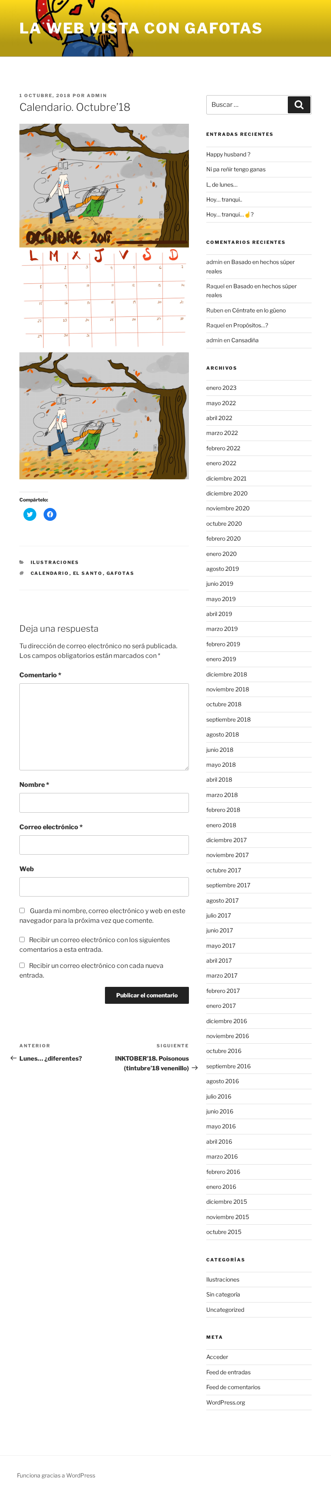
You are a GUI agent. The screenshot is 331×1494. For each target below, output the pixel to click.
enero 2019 (221, 658)
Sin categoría (223, 1294)
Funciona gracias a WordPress (56, 1475)
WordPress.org (225, 1402)
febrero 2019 (223, 644)
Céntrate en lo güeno (259, 310)
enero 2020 (221, 553)
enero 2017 (221, 1005)
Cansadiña (245, 340)
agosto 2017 (222, 900)
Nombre (34, 785)
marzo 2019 (222, 628)
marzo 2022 (222, 432)
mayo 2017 (220, 945)
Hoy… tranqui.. (224, 199)
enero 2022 (221, 463)
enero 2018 (221, 825)
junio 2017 (219, 930)
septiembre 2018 (228, 719)
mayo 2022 (221, 403)
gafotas (121, 573)
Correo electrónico (51, 827)
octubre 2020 (224, 523)
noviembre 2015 (227, 1216)
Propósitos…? (250, 325)
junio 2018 (219, 749)
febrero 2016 (223, 1171)
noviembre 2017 (227, 854)
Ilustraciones (55, 562)
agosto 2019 (222, 568)
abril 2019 (219, 613)
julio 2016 (218, 1096)
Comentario (40, 675)
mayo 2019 (221, 598)
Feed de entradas (228, 1372)
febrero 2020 (223, 538)
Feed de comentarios (233, 1387)
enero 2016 (221, 1186)
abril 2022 (219, 417)
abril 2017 (219, 960)
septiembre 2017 (228, 885)
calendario (50, 573)
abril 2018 (219, 779)
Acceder (217, 1356)
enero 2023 (221, 387)
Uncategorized (225, 1309)
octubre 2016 (223, 1050)
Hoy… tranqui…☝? (229, 214)
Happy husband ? (228, 154)
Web (26, 869)
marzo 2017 (221, 975)
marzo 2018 (222, 794)
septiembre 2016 (228, 1066)
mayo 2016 (221, 1126)
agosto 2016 (222, 1081)
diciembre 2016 (226, 1021)
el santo (88, 573)
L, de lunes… (221, 184)
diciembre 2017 (226, 839)
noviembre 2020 (228, 508)
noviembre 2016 (227, 1035)
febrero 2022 (223, 448)
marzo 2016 (222, 1156)
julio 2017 (218, 915)
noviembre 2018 (227, 689)
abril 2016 (219, 1141)
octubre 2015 (223, 1231)
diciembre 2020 (227, 493)
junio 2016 (219, 1111)
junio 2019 (219, 583)
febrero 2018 (223, 809)
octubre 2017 (223, 870)
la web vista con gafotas (141, 28)
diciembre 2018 (226, 674)
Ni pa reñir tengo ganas (236, 169)
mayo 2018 (221, 764)
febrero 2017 (223, 990)
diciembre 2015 (226, 1201)
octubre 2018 (223, 704)
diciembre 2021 (226, 478)
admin (97, 95)
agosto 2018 (222, 734)
